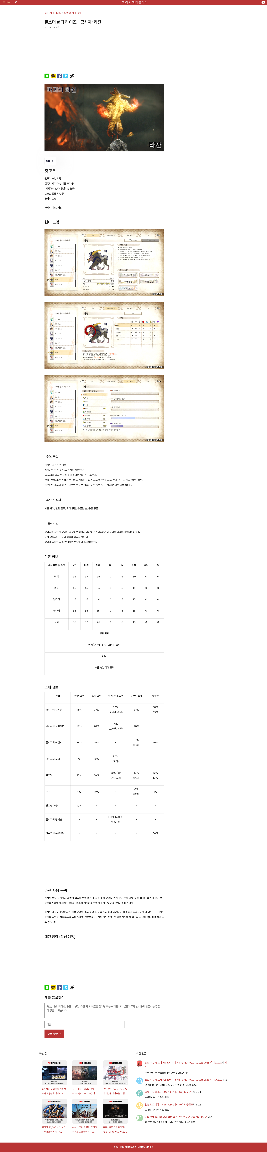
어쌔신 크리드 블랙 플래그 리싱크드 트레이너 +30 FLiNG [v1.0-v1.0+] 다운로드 (84, 1130)
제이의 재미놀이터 (135, 2)
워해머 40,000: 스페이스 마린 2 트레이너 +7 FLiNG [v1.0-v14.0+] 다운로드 (54, 1130)
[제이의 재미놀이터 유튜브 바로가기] (263, 2)
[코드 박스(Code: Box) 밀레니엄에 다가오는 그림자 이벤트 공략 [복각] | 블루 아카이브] (115, 1073)
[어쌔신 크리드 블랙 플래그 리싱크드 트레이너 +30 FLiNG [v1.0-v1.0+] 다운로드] (84, 1112)
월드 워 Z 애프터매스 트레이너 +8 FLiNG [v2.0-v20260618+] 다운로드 (183, 1062)
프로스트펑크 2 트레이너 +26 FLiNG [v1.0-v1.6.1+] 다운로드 (115, 1130)
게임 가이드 (55, 12)
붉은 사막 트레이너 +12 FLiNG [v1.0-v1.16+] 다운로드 (84, 1092)
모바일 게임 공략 (72, 12)
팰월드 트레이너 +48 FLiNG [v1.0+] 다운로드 (169, 1092)
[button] (16, 2)
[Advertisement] (104, 49)
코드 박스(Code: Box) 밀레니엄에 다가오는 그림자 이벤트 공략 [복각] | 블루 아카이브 (115, 1092)
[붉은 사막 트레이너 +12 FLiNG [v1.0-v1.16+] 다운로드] (84, 1073)
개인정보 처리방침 (145, 1147)
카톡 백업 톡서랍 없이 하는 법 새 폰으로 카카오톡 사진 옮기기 (176, 1117)
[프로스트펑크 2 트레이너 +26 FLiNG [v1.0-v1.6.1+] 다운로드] (115, 1112)
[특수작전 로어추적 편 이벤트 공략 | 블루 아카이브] (54, 1073)
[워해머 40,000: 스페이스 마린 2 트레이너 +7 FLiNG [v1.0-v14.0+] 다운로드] (54, 1112)
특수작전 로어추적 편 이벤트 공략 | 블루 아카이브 (54, 1091)
